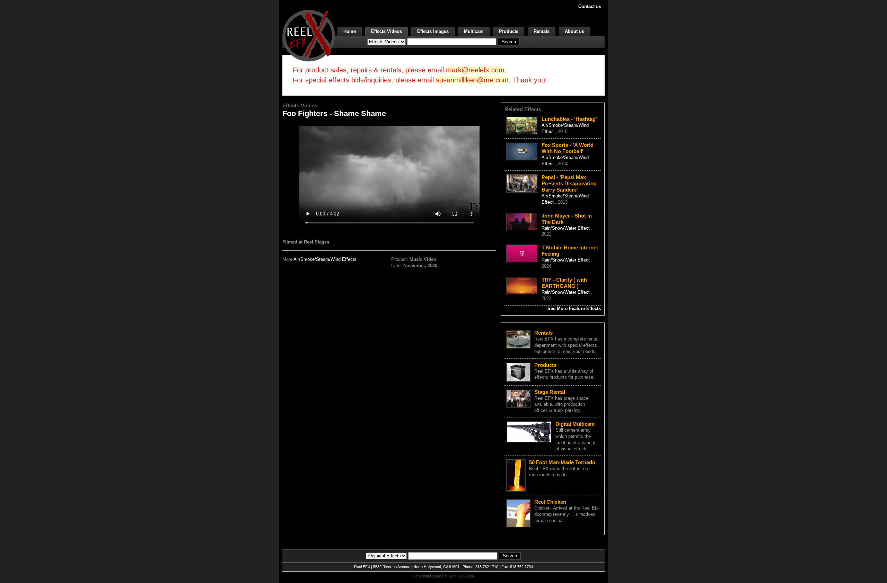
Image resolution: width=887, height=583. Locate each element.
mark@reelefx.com (475, 70)
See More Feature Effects (574, 308)
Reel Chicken (550, 502)
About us (574, 31)
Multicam (474, 31)
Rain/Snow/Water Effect (566, 228)
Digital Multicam (575, 424)
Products (508, 31)
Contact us (589, 6)
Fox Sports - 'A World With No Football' (568, 148)
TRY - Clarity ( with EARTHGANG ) (564, 283)
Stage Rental (549, 392)
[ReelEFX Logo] (308, 35)
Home (349, 31)
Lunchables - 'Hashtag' (569, 119)
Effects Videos (386, 31)
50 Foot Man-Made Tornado (562, 462)
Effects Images (433, 31)
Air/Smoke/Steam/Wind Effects (325, 259)
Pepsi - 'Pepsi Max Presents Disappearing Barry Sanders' (569, 183)
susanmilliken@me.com (472, 80)
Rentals (542, 31)
